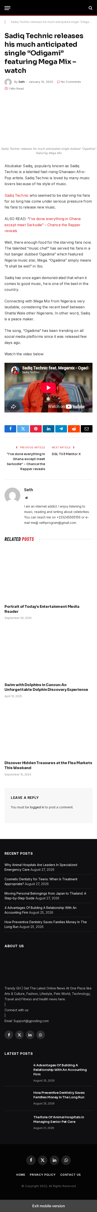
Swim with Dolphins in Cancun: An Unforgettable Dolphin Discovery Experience (46, 687)
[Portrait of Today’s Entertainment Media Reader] (48, 574)
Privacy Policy (43, 1174)
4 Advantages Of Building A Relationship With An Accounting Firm (60, 1069)
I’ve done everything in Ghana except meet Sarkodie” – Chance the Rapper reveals (43, 225)
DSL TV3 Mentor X (66, 454)
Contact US (70, 1174)
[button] (7, 8)
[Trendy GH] (50, 8)
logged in (37, 807)
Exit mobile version (48, 1206)
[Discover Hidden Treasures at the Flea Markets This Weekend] (48, 730)
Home (20, 1174)
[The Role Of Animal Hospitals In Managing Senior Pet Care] (17, 1123)
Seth (21, 81)
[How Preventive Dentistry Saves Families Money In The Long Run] (17, 1098)
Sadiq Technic (17, 195)
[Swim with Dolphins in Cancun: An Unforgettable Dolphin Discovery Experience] (48, 652)
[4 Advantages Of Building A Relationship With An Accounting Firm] (17, 1071)
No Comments (71, 81)
